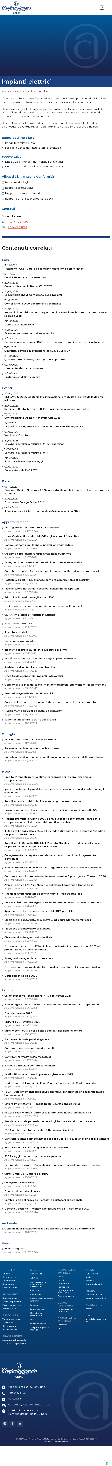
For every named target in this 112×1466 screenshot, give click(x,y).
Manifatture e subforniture (36, 1314)
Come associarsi (10, 1326)
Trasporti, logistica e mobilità (39, 1329)
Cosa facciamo (9, 1277)
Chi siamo (7, 1274)
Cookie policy (62, 1441)
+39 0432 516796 (18, 221)
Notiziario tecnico (94, 1295)
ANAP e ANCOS (9, 1308)
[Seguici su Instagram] (5, 1424)
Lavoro (61, 1276)
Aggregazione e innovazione (65, 1291)
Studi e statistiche (66, 1296)
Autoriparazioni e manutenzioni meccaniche (38, 1284)
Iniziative (90, 1281)
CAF (60, 1328)
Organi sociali (8, 1281)
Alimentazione (37, 1274)
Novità (89, 1277)
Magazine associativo (96, 1298)
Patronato (63, 1325)
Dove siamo (8, 1284)
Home (4, 91)
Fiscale (61, 1280)
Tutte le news (92, 1274)
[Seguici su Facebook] (12, 1424)
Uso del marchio (10, 1329)
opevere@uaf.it (17, 226)
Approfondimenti (94, 1284)
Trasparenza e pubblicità (14, 1343)
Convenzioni (8, 1322)
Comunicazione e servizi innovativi (41, 1300)
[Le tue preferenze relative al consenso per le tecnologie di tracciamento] (107, 1463)
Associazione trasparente (14, 1340)
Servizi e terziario (38, 1323)
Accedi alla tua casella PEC (96, 1320)
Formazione (63, 1287)
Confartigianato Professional (65, 1310)
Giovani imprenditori (11, 1302)
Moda (32, 1319)
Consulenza (63, 1283)
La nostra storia (9, 1288)
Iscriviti (89, 1309)
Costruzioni (35, 1295)
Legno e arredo (37, 1309)
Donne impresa (9, 1298)
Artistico (34, 1278)
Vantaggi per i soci (11, 1319)
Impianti (24, 91)
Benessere (35, 1290)
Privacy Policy (50, 1441)
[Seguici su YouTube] (20, 1424)
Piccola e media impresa (13, 1305)
